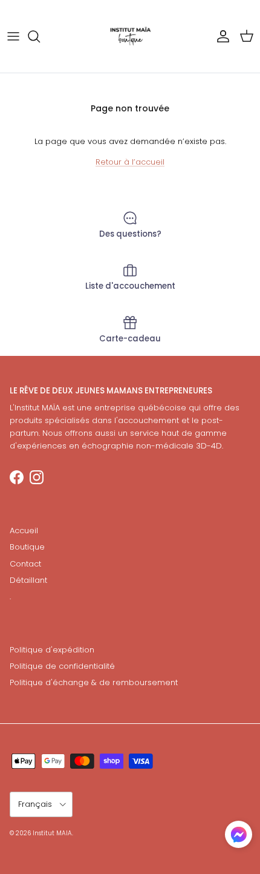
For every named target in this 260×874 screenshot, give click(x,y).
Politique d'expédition (52, 650)
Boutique (27, 547)
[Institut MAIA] (130, 36)
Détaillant (28, 580)
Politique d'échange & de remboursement (94, 682)
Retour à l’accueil (130, 162)
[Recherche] (40, 36)
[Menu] (13, 36)
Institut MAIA (52, 833)
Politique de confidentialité (62, 666)
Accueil (24, 530)
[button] (238, 834)
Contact (25, 564)
